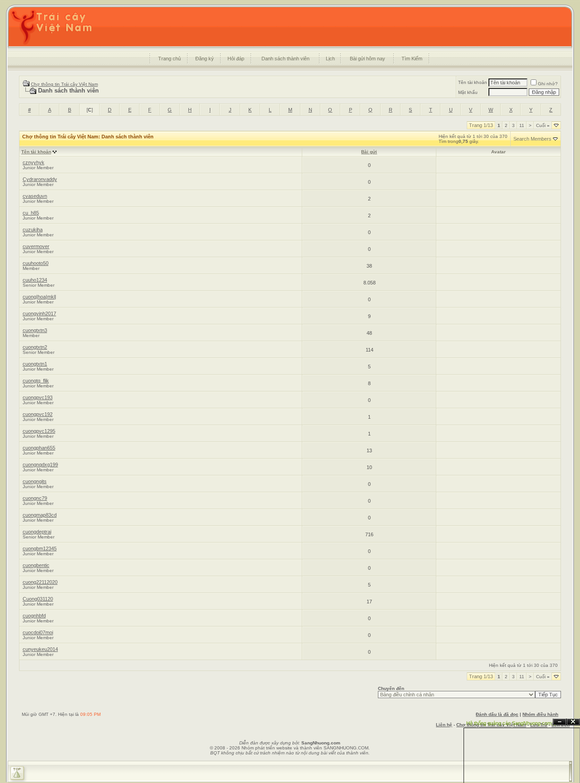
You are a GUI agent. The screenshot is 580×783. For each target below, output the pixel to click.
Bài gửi (369, 151)
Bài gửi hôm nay (367, 58)
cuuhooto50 (35, 263)
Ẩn (559, 722)
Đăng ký (204, 58)
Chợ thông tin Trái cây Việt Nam (64, 84)
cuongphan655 (39, 447)
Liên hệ (444, 724)
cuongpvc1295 (39, 431)
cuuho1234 (35, 280)
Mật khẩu (468, 92)
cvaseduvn (35, 196)
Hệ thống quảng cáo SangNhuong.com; (509, 723)
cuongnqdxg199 (40, 464)
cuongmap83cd (40, 515)
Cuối (543, 125)
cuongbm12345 (40, 548)
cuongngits (35, 481)
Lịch (330, 58)
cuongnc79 (35, 498)
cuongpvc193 (38, 397)
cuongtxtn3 (35, 330)
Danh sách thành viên (285, 58)
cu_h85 (31, 212)
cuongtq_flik (36, 380)
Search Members (532, 139)
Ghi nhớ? (548, 83)
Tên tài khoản (472, 82)
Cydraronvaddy (40, 179)
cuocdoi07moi (38, 632)
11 (521, 125)
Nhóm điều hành (540, 714)
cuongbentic (36, 565)
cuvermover (36, 246)
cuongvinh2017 (39, 313)
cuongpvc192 (38, 414)
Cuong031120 (38, 599)
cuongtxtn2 (35, 347)
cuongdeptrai (37, 531)
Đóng (573, 722)
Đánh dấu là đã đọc (497, 714)
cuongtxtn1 (35, 364)
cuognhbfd (34, 615)
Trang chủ (169, 58)
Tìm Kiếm (411, 58)
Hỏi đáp (235, 58)
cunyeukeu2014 (40, 649)
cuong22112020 (40, 582)
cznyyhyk (33, 162)
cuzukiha (33, 229)
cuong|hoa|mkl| (39, 296)
